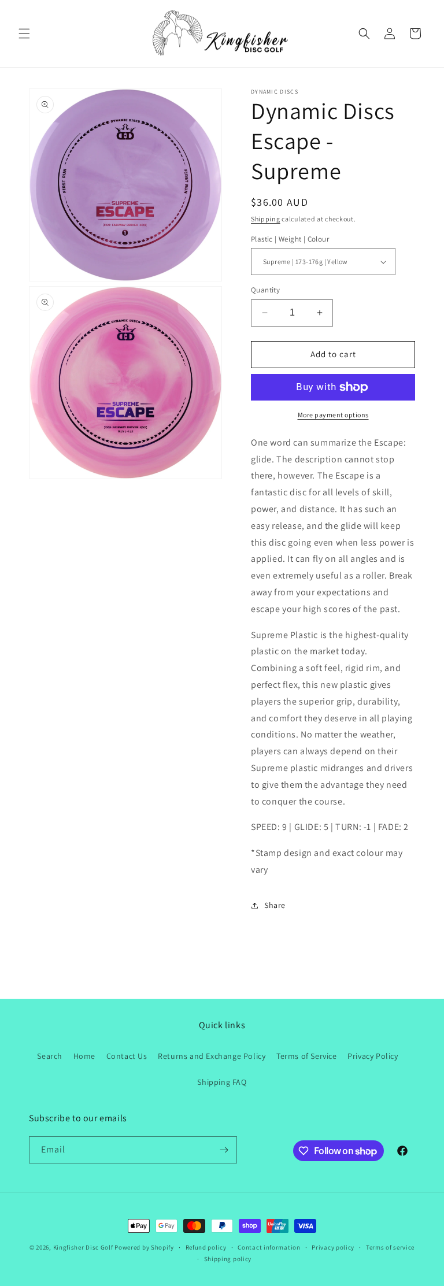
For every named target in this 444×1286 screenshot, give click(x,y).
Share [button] (275, 905)
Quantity (265, 290)
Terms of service (390, 1247)
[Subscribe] (223, 1149)
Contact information (269, 1247)
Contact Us (126, 1056)
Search (49, 1056)
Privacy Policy (372, 1056)
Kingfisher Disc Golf (83, 1247)
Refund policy (206, 1247)
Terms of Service (306, 1056)
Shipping (265, 218)
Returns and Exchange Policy (211, 1056)
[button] (24, 33)
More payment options (333, 414)
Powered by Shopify (144, 1247)
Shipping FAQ (221, 1082)
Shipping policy (228, 1259)
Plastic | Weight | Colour (290, 239)
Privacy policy (333, 1247)
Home (84, 1056)
